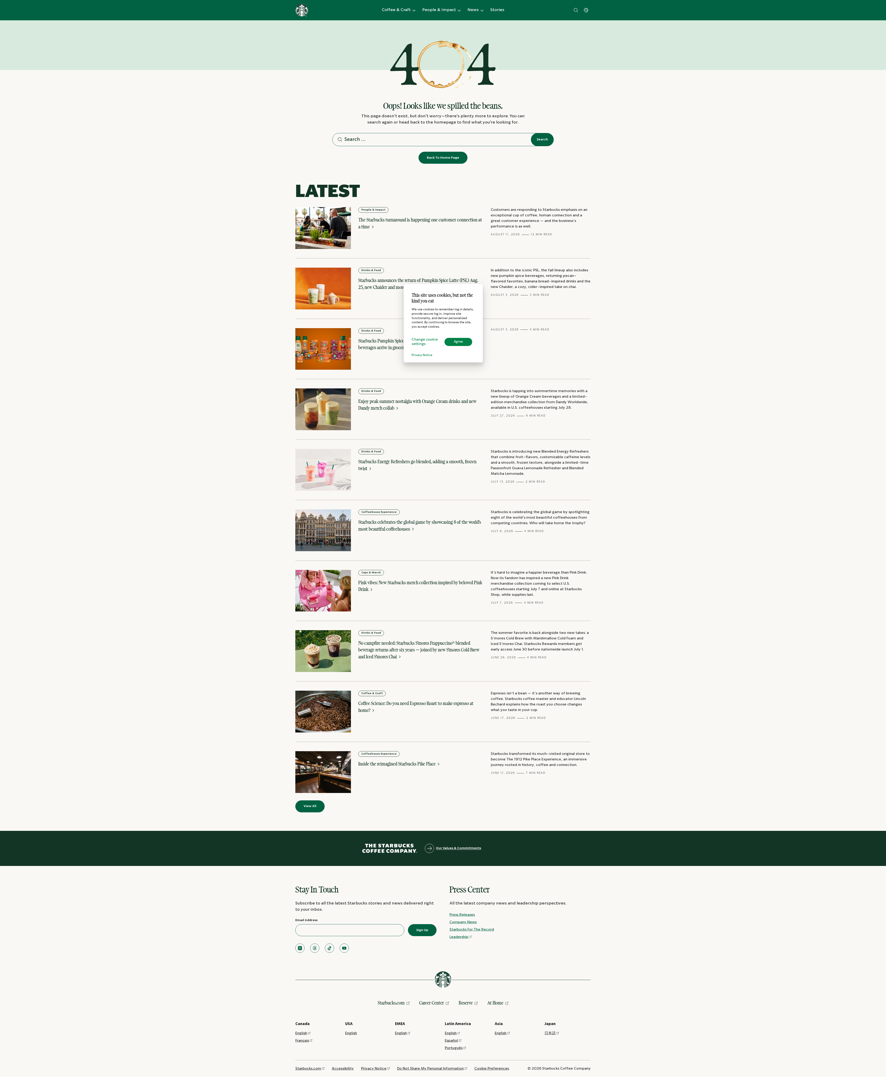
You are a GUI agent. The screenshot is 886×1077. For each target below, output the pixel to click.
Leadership (458, 937)
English (301, 1033)
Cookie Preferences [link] (491, 1068)
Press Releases (462, 915)
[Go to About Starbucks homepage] (301, 10)
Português (454, 1048)
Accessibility (343, 1068)
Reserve (466, 1003)
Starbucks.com (391, 1003)
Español (451, 1040)
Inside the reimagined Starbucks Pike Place (397, 764)
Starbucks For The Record (471, 929)
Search (542, 139)
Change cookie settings (425, 342)
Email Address (306, 920)
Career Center (431, 1003)
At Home (495, 1003)
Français (302, 1040)
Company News (463, 922)
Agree (458, 341)
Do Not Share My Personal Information (430, 1068)
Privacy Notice (422, 355)
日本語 (550, 1033)
